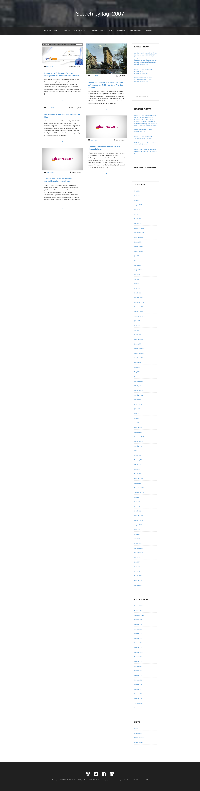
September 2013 (139, 362)
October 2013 (138, 358)
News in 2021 (138, 685)
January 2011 (138, 464)
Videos (136, 708)
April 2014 (137, 330)
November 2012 (139, 390)
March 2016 (137, 293)
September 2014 (139, 316)
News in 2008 (138, 624)
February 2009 (138, 515)
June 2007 (137, 562)
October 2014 (138, 311)
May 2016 (137, 288)
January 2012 (138, 432)
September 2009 (139, 492)
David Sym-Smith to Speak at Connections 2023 (143, 71)
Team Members (139, 703)
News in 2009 (138, 629)
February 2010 (138, 478)
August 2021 (138, 205)
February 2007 (138, 580)
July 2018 (137, 274)
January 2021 (138, 223)
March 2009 (137, 511)
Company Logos (139, 615)
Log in (136, 728)
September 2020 (139, 233)
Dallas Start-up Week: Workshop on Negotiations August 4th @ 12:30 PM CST (145, 151)
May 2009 (137, 502)
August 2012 (138, 404)
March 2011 (137, 455)
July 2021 (137, 209)
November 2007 (139, 553)
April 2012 (137, 423)
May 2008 (137, 534)
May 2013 (137, 372)
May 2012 (137, 418)
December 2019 (139, 247)
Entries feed (138, 733)
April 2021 (137, 214)
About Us (66, 31)
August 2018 (138, 270)
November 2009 (139, 488)
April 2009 (137, 506)
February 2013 (138, 381)
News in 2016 (138, 661)
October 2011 (138, 446)
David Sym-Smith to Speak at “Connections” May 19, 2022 (143, 79)
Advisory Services (98, 31)
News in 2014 (138, 652)
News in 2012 (138, 643)
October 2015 (138, 298)
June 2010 (137, 469)
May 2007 (137, 566)
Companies (121, 31)
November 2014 (139, 307)
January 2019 (138, 265)
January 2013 (138, 386)
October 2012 (138, 395)
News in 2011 (138, 638)
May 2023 (137, 195)
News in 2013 (138, 647)
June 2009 (137, 497)
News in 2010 (138, 634)
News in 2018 (138, 671)
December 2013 (139, 349)
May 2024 (137, 191)
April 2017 (137, 279)
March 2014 (137, 335)
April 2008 (137, 539)
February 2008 (138, 548)
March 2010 (137, 474)
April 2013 (137, 376)
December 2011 (139, 437)
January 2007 (138, 585)
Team (111, 31)
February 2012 (138, 427)
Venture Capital (80, 31)
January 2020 (138, 242)
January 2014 (138, 344)
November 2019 (139, 251)
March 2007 (137, 576)
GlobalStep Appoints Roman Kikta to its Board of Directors (145, 144)
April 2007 (137, 571)
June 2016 (137, 284)
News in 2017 (138, 666)
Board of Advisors (139, 606)
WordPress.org (138, 742)
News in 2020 (138, 680)
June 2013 (137, 367)
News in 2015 (138, 657)
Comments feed (139, 738)
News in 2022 (138, 689)
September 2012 (139, 400)
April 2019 (137, 260)
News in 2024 (138, 698)
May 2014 (137, 325)
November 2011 (139, 441)
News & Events (135, 31)
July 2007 (137, 557)
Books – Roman (139, 610)
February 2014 (138, 339)
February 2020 (138, 237)
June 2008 (137, 529)
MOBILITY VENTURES (51, 31)
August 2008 (138, 525)
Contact (149, 31)
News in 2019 (138, 675)
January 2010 (138, 483)
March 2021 (137, 219)
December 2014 (139, 302)
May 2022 (137, 200)
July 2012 (137, 409)
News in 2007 (50, 66)
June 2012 (137, 413)
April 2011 (137, 451)
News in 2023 (138, 694)
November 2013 (139, 353)
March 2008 (137, 543)
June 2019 (137, 256)
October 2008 (138, 520)
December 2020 (139, 228)
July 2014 (137, 321)
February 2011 (138, 460)
